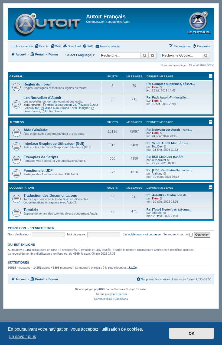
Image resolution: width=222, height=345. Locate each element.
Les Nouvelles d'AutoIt (42, 98)
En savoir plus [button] (22, 336)
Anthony (157, 173)
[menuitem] (41, 46)
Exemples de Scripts (41, 157)
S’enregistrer (42, 228)
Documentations (22, 187)
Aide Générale (35, 130)
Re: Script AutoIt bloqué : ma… (168, 143)
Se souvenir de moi (176, 234)
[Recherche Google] (206, 55)
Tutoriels (31, 210)
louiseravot (159, 160)
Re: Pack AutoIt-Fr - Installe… (167, 97)
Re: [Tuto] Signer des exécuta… (169, 209)
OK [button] (191, 333)
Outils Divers (53, 111)
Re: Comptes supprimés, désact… (170, 84)
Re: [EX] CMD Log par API (164, 156)
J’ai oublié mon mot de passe (142, 234)
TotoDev (157, 146)
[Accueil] (47, 23)
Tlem (155, 87)
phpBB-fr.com (118, 294)
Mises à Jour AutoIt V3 (61, 104)
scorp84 (157, 212)
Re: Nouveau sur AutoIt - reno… (169, 129)
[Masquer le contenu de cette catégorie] (211, 76)
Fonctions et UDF (38, 171)
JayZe (132, 267)
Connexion (17, 228)
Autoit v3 (16, 122)
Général (16, 76)
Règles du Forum (38, 84)
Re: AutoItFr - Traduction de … (168, 195)
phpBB (98, 289)
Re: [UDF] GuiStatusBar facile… (169, 170)
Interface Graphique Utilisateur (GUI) (54, 144)
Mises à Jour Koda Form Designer (67, 108)
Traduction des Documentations (50, 195)
